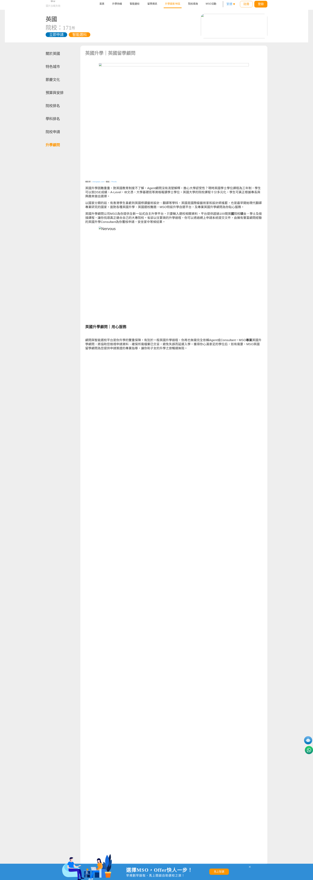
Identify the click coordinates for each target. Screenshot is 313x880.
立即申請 (56, 35)
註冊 (246, 4)
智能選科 (79, 35)
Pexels (114, 182)
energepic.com (98, 182)
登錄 (261, 4)
